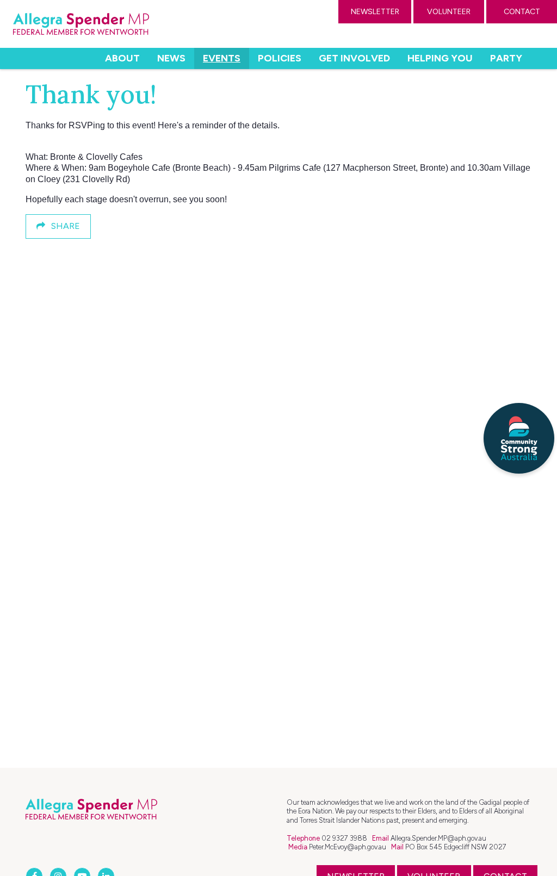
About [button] (122, 58)
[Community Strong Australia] (519, 438)
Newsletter (375, 11)
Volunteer (449, 11)
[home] (81, 24)
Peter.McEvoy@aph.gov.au (347, 847)
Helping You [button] (440, 58)
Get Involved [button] (354, 58)
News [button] (171, 58)
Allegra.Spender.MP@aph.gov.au (438, 838)
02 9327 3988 (344, 838)
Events (226, 58)
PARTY (506, 58)
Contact (522, 11)
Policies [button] (279, 58)
